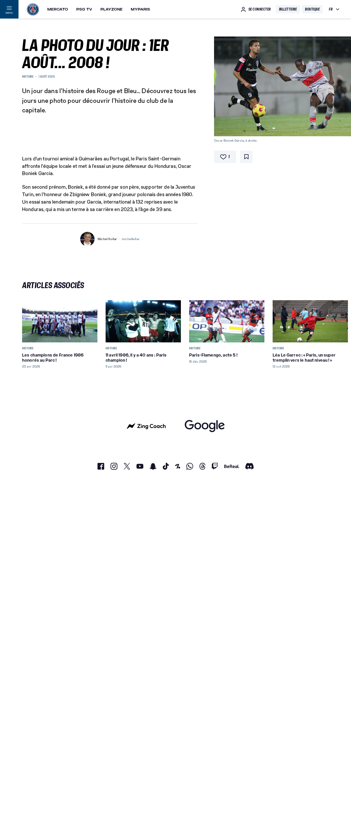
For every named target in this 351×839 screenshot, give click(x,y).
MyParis (140, 9)
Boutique (312, 9)
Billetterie (288, 9)
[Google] (205, 426)
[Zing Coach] (146, 426)
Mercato (57, 9)
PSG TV (84, 9)
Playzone (111, 9)
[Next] (323, 321)
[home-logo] (33, 9)
